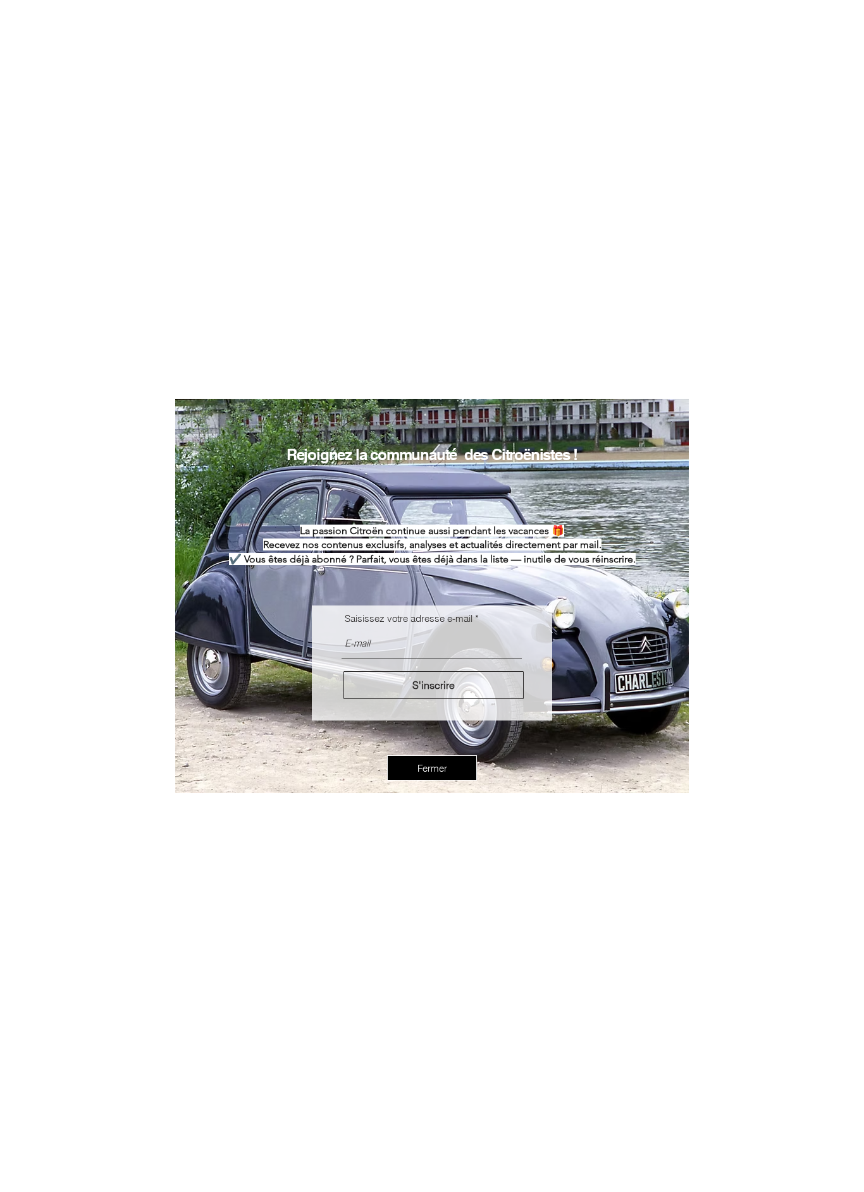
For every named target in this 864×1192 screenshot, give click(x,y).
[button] (432, 768)
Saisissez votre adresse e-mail (408, 618)
